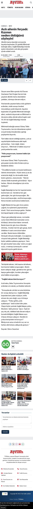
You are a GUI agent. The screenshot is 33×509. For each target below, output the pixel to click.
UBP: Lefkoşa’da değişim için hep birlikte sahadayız (23, 368)
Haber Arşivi (23, 486)
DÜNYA (27, 7)
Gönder (5, 432)
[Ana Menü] (2, 2)
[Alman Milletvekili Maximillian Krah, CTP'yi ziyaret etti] (8, 378)
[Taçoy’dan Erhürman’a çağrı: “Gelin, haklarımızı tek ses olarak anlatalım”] (24, 395)
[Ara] (31, 3)
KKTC (3, 7)
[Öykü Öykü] (5, 344)
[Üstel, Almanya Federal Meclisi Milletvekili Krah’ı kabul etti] (8, 361)
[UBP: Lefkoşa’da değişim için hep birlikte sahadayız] (24, 361)
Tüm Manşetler (23, 479)
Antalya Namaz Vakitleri (6, 474)
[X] (13, 444)
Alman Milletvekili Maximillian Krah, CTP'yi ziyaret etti (7, 385)
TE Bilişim (20, 499)
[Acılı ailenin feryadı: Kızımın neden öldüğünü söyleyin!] (16, 68)
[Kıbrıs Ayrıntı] (16, 2)
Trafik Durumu (23, 473)
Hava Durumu (23, 469)
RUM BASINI (19, 7)
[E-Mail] (12, 346)
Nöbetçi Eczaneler (8, 469)
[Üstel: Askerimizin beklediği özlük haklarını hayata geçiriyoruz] (24, 378)
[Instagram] (16, 444)
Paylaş (5, 80)
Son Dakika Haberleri (9, 486)
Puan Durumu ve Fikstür (6, 480)
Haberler (4, 26)
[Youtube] (19, 444)
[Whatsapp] (22, 444)
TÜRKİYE (10, 7)
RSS (5, 493)
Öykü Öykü (15, 343)
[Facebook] (10, 444)
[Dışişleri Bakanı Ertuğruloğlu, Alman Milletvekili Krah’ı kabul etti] (8, 395)
